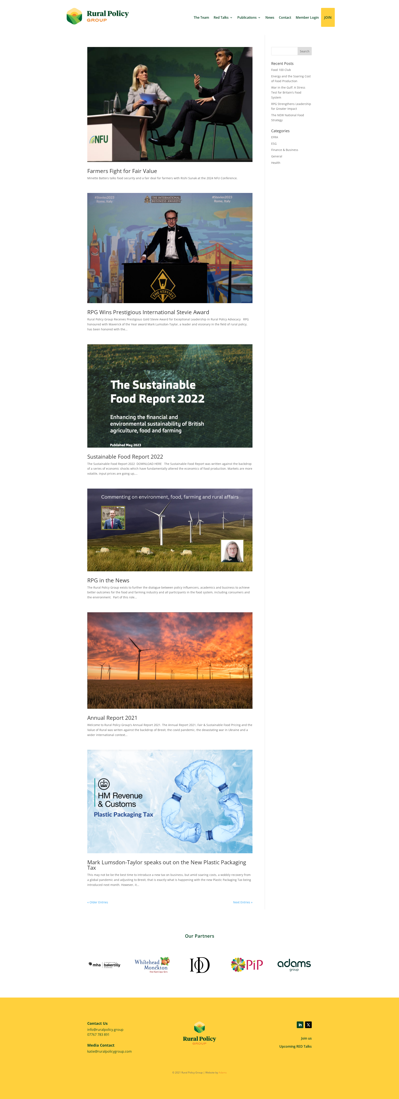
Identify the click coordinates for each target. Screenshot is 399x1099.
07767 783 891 (98, 1034)
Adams (223, 1072)
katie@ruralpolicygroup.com (109, 1051)
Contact (285, 17)
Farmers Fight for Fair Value (122, 171)
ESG (274, 144)
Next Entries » (242, 902)
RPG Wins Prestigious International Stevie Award (148, 312)
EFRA (274, 137)
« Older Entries (97, 902)
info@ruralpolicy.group (105, 1029)
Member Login (307, 17)
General (276, 156)
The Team (201, 17)
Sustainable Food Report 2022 (125, 456)
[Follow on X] (308, 1024)
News (269, 17)
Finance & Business (284, 150)
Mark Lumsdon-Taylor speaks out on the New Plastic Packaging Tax (166, 864)
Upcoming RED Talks (295, 1046)
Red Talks (221, 17)
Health (275, 163)
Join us (306, 1038)
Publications (247, 17)
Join (328, 17)
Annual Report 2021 (112, 717)
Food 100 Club (281, 70)
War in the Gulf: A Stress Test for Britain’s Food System (288, 92)
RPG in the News (108, 580)
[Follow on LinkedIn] (300, 1024)
